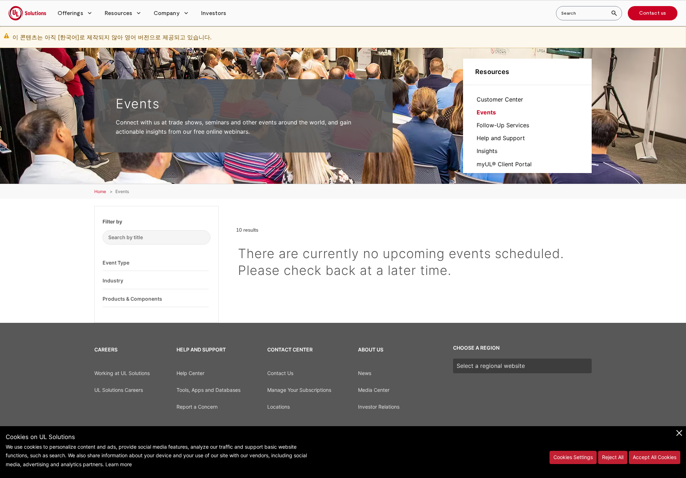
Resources (492, 71)
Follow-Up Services (503, 125)
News (364, 373)
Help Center (190, 373)
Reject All (612, 457)
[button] (75, 13)
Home (100, 191)
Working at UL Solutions (122, 373)
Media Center (373, 390)
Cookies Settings (573, 457)
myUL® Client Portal (504, 164)
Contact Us (280, 373)
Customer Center (500, 99)
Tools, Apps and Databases (208, 390)
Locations (278, 407)
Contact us (652, 13)
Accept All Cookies (654, 457)
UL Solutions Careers (118, 390)
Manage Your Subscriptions (299, 390)
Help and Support (501, 138)
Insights (487, 150)
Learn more (118, 464)
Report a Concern (197, 407)
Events (486, 112)
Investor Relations (378, 407)
